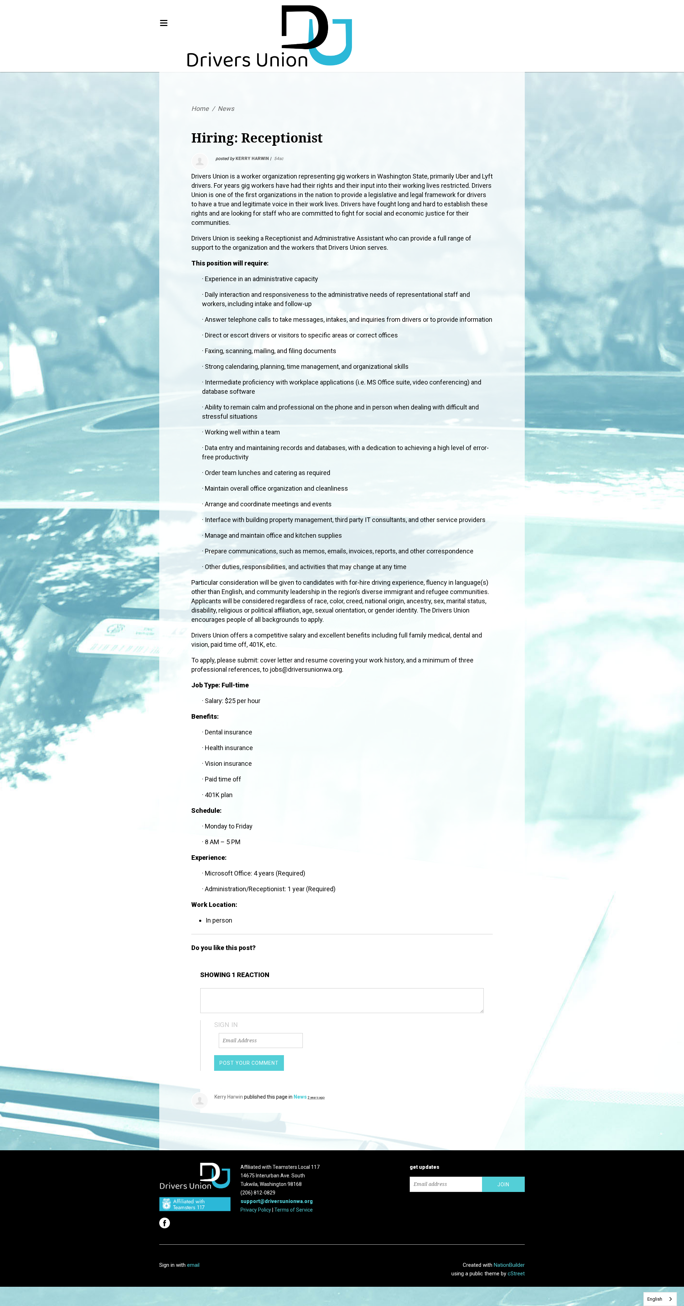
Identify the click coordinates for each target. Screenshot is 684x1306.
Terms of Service (293, 1210)
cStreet (516, 1273)
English (654, 1299)
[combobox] (660, 1299)
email (193, 1265)
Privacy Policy (255, 1210)
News (226, 108)
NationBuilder (509, 1265)
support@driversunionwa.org (276, 1201)
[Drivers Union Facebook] (165, 1221)
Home (200, 108)
